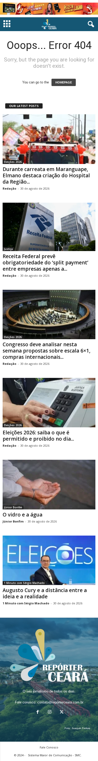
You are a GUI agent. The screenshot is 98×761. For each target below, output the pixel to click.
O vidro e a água (22, 514)
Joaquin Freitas (81, 728)
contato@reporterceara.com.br (60, 702)
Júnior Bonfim (13, 507)
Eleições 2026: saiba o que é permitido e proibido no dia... (38, 435)
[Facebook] (38, 712)
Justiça (8, 249)
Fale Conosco (49, 747)
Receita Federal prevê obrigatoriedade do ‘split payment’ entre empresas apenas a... (45, 262)
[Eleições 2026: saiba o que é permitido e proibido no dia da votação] (49, 402)
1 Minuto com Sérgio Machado (24, 583)
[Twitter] (61, 712)
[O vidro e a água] (49, 484)
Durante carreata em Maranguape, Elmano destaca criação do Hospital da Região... (46, 175)
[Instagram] (50, 712)
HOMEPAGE (63, 82)
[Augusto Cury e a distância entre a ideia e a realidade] (49, 560)
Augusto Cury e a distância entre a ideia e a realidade (45, 593)
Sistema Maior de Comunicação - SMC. (55, 755)
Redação (9, 188)
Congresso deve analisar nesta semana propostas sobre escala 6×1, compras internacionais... (46, 350)
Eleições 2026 (13, 162)
